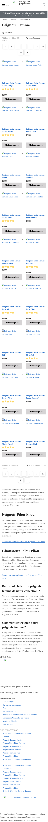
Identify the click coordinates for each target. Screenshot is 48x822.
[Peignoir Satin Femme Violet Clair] (36, 116)
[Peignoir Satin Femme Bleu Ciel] (36, 339)
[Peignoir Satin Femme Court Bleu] (12, 383)
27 (21, 52)
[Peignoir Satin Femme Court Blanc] (12, 116)
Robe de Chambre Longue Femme (17, 759)
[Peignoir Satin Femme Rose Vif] (12, 294)
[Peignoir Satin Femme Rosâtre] (36, 248)
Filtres (8, 33)
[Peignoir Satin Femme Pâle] (12, 339)
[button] (8, 89)
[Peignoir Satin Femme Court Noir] (36, 70)
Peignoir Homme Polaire (13, 746)
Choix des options (12, 99)
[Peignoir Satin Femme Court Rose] (12, 202)
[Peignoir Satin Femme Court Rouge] (12, 70)
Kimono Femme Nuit (11, 753)
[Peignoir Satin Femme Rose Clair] (36, 294)
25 (36, 46)
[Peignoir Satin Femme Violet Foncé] (12, 428)
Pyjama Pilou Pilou (10, 756)
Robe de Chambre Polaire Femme (17, 733)
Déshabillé (7, 737)
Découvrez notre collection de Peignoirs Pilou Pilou (23, 542)
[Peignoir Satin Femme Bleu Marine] (12, 248)
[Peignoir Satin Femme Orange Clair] (36, 428)
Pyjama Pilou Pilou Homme (14, 743)
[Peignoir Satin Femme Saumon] (36, 162)
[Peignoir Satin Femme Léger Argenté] (36, 383)
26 (43, 46)
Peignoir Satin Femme (12, 750)
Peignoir (4, 19)
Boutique (13, 19)
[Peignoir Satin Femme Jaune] (12, 162)
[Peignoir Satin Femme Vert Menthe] (36, 202)
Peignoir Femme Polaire (13, 740)
